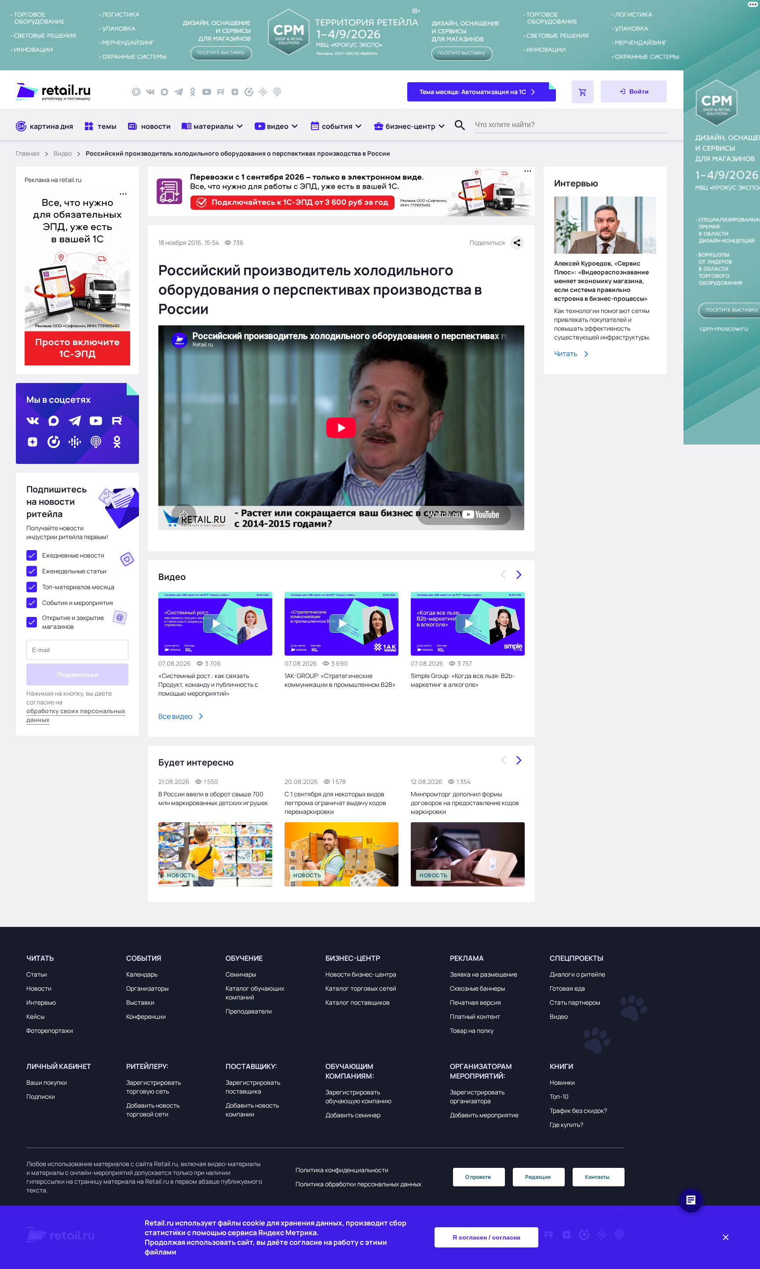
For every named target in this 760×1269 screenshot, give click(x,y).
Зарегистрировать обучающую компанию (358, 1096)
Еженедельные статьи (74, 571)
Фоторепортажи (49, 1030)
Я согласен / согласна (486, 1237)
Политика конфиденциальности (342, 1170)
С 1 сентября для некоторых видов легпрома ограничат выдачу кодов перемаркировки (335, 803)
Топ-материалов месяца (78, 587)
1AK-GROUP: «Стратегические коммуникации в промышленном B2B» (340, 680)
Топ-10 (559, 1096)
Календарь (141, 974)
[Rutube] (220, 92)
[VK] (150, 92)
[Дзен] (234, 92)
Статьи (36, 974)
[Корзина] (583, 91)
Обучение (244, 958)
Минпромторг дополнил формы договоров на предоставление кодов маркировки (465, 803)
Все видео (175, 716)
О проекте (478, 1177)
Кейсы (35, 1016)
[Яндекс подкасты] (249, 92)
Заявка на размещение (483, 974)
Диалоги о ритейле (577, 974)
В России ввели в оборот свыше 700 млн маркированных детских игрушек (213, 798)
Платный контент (475, 1016)
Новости (38, 988)
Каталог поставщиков (357, 1002)
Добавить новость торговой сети (152, 1109)
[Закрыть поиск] (456, 134)
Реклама (467, 958)
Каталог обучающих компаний (255, 992)
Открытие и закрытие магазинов (73, 622)
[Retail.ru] (66, 92)
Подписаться (77, 674)
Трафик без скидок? (578, 1110)
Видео (63, 153)
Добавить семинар (352, 1115)
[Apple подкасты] (277, 92)
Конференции (146, 1016)
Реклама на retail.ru (53, 179)
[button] (212, 125)
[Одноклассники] (192, 92)
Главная (28, 153)
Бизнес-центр (352, 958)
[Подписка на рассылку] (136, 92)
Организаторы (147, 988)
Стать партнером (575, 1002)
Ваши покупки (46, 1082)
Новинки (562, 1082)
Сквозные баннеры (477, 988)
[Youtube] (206, 92)
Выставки (140, 1002)
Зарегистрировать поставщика (253, 1086)
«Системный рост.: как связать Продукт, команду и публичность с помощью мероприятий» (208, 684)
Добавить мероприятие (484, 1115)
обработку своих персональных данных (75, 715)
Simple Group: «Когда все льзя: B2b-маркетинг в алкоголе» (463, 680)
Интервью (41, 1002)
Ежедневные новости (73, 555)
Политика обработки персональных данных (358, 1184)
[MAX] (164, 92)
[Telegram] (178, 92)
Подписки (40, 1096)
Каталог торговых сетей (360, 988)
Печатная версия (475, 1002)
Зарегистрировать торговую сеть (153, 1086)
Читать (565, 353)
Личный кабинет (58, 1066)
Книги (561, 1066)
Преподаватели (249, 1011)
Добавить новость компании (252, 1109)
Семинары (241, 974)
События (143, 958)
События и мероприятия (77, 602)
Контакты (597, 1177)
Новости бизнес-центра (360, 974)
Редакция (538, 1177)
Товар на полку (471, 1030)
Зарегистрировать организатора (477, 1096)
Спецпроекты (576, 958)
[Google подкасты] (263, 92)
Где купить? (566, 1124)
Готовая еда (567, 988)
